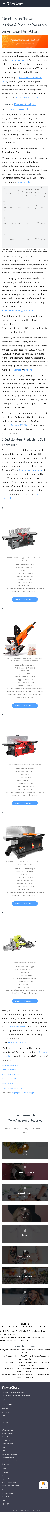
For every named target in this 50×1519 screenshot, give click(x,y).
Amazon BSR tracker (9, 1070)
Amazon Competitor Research (12, 1461)
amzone (28, 369)
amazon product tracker (26, 97)
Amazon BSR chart (8, 1083)
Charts (4, 1415)
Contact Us (5, 1447)
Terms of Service (8, 1444)
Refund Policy (6, 1437)
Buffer (31, 1327)
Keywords (5, 1412)
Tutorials (5, 1472)
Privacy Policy (6, 1440)
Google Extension (8, 1457)
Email (25, 1327)
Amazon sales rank (18, 60)
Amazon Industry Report (10, 1486)
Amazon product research (11, 1074)
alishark (17, 369)
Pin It (46, 1327)
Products (5, 1409)
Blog (3, 1475)
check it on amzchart (25, 599)
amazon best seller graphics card (18, 310)
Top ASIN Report (7, 1479)
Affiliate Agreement (8, 1433)
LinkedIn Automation (9, 1497)
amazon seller (24, 182)
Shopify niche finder (18, 1042)
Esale (4, 1500)
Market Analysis (25, 104)
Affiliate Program (8, 1430)
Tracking (5, 1422)
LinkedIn (39, 1327)
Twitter (4, 1327)
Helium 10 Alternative (9, 1454)
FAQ (3, 1451)
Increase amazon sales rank (12, 1088)
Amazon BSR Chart (20, 425)
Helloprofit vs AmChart (10, 1065)
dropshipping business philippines (24, 1093)
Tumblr (18, 1327)
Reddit (11, 1327)
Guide (4, 1469)
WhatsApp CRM (7, 1493)
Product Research (17, 109)
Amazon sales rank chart (31, 470)
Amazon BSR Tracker (17, 1026)
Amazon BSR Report (9, 1482)
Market (4, 1419)
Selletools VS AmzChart (10, 1079)
